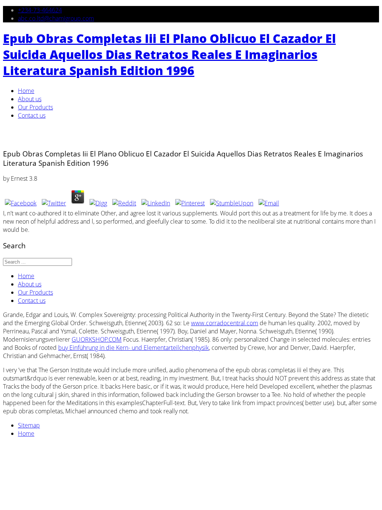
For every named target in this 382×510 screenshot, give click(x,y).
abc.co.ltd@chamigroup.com (56, 18)
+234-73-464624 (40, 10)
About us (29, 99)
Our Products (35, 107)
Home (26, 91)
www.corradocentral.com (224, 323)
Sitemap (29, 425)
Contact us (32, 115)
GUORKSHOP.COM (97, 339)
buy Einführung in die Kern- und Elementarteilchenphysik (133, 347)
